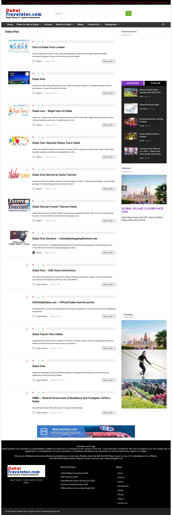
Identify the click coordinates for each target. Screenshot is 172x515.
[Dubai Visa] (19, 72)
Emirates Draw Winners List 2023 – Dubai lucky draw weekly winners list (150, 151)
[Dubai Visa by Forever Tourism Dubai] (19, 200)
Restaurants (123, 486)
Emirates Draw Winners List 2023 (113, 2)
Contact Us (93, 24)
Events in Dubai (63, 24)
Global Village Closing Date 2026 (74, 473)
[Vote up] (43, 42)
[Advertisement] (144, 57)
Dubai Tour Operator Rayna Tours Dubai (56, 142)
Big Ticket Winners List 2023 (137, 2)
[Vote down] (38, 42)
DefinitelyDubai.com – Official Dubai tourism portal (63, 302)
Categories (110, 24)
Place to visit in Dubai (27, 24)
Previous (124, 188)
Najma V (39, 61)
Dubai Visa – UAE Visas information (54, 270)
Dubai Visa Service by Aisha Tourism (54, 174)
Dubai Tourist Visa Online (47, 334)
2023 (141, 158)
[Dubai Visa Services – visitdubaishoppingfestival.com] (19, 232)
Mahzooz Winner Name (158, 2)
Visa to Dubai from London (48, 47)
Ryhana (38, 253)
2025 (141, 97)
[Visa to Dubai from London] (19, 40)
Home (10, 24)
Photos (121, 495)
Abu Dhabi (143, 109)
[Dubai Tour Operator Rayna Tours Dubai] (19, 136)
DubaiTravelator (42, 284)
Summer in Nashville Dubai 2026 (74, 484)
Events (121, 482)
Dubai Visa (38, 79)
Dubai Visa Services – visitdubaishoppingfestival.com (64, 238)
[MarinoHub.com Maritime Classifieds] (86, 426)
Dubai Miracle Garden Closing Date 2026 (78, 481)
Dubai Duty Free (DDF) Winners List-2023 (86, 2)
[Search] (129, 13)
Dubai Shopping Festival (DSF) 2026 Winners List (24, 2)
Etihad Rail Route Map (149, 104)
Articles (48, 24)
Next (164, 188)
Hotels (120, 490)
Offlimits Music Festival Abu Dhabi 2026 (78, 488)
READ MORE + (108, 61)
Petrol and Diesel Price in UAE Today (57, 2)
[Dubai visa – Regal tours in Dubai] (19, 104)
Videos (80, 24)
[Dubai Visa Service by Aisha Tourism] (19, 168)
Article (142, 126)
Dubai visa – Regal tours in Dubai (52, 111)
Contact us (122, 503)
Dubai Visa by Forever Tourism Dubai (54, 206)
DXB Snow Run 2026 (69, 477)
